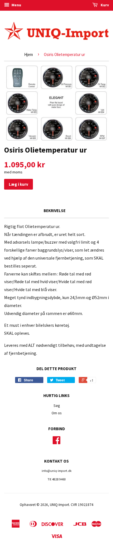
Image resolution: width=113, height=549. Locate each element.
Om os (56, 413)
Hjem (28, 54)
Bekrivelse (55, 210)
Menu (16, 4)
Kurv (104, 4)
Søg (56, 405)
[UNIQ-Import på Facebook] (56, 442)
